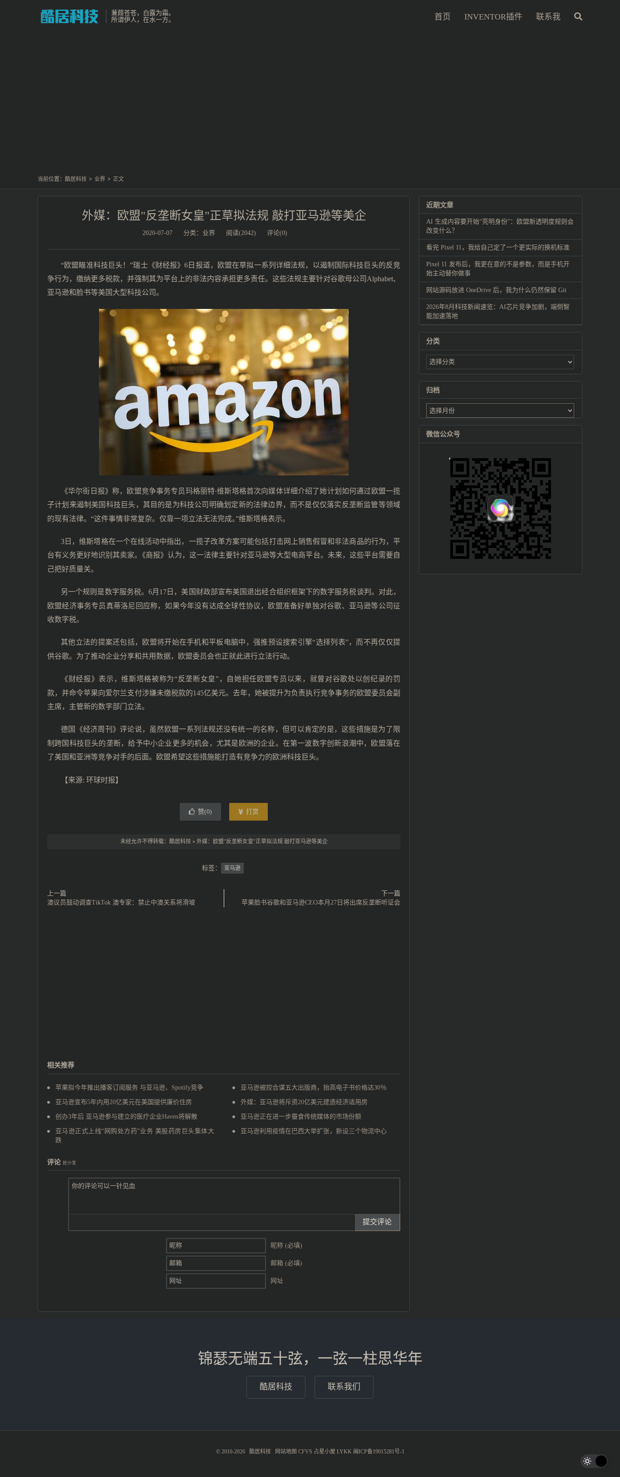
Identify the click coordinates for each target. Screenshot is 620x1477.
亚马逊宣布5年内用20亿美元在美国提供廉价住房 (123, 1102)
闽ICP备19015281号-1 (378, 1451)
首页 (442, 16)
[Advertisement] (310, 108)
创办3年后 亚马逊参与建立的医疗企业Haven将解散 (126, 1116)
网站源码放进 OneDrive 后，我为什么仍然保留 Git (496, 290)
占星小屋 (324, 1451)
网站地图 (286, 1451)
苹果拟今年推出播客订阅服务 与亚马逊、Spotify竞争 (129, 1087)
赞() (205, 811)
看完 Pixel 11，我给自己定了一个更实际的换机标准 (498, 247)
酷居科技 (69, 16)
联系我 (548, 16)
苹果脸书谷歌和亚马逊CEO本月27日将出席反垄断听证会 (320, 902)
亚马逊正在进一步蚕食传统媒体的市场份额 (301, 1116)
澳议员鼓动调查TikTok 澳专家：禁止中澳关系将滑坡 (121, 902)
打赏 (251, 811)
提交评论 (377, 1222)
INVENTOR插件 (493, 16)
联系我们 (344, 1386)
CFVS (305, 1451)
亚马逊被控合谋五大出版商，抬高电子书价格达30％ (314, 1087)
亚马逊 (232, 868)
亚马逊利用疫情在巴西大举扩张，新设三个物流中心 (314, 1131)
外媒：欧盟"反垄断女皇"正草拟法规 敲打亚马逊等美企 (224, 215)
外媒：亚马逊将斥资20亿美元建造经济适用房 (304, 1102)
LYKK (344, 1451)
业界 (99, 179)
